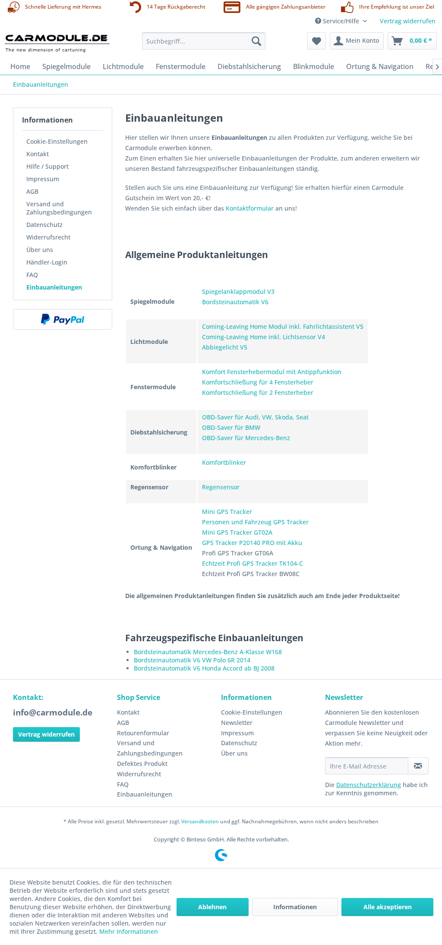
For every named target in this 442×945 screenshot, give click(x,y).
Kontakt (37, 154)
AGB (32, 191)
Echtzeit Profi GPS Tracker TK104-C (252, 563)
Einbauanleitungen (54, 287)
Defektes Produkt (142, 763)
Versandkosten (200, 821)
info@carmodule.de (52, 712)
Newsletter (237, 722)
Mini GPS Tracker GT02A (237, 532)
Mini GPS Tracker (227, 511)
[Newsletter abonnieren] (418, 766)
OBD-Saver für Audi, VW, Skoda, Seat (255, 417)
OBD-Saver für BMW (231, 427)
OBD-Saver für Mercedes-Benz (246, 438)
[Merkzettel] (316, 41)
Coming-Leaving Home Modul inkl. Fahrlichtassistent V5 (282, 326)
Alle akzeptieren (387, 907)
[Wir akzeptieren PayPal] (62, 319)
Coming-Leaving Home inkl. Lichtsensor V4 (263, 337)
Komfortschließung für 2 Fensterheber (257, 392)
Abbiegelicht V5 (224, 347)
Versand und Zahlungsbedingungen (59, 208)
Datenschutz (44, 224)
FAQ (32, 275)
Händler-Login (46, 262)
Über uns (39, 250)
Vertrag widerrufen (408, 21)
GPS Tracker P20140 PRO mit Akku (252, 543)
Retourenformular (143, 733)
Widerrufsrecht (48, 237)
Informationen (295, 907)
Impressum (42, 179)
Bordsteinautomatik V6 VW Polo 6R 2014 (192, 660)
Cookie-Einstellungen (57, 141)
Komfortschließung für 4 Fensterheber (257, 382)
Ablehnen (212, 907)
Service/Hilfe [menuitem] (341, 21)
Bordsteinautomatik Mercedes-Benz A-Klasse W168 (208, 652)
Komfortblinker (224, 462)
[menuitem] (204, 41)
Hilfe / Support (47, 166)
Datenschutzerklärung (368, 785)
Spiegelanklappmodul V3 (238, 291)
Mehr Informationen (128, 931)
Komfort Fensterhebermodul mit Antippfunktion (271, 372)
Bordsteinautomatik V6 (235, 302)
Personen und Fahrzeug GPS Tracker (255, 522)
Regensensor (221, 487)
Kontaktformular (250, 208)
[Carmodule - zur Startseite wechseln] (57, 43)
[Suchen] (256, 41)
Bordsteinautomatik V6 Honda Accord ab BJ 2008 (204, 668)
